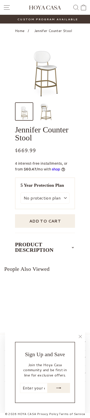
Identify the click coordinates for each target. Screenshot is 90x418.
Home (19, 30)
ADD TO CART (45, 221)
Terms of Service (72, 414)
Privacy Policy (47, 414)
